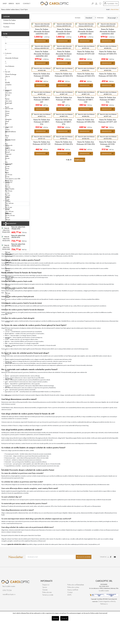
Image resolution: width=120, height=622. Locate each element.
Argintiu (7, 148)
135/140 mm (9, 203)
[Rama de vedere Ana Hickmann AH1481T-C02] (86, 93)
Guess (7, 172)
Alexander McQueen (11, 58)
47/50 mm (8, 175)
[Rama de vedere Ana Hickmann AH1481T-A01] (64, 93)
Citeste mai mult (103, 613)
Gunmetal (8, 213)
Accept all (64, 618)
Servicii (44, 587)
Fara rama (8, 93)
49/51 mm (8, 207)
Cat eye (7, 95)
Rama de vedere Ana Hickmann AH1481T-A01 (64, 99)
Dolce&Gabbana (10, 132)
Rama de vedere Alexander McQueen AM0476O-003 (64, 53)
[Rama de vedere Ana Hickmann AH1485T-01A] (42, 115)
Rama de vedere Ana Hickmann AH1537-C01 (42, 143)
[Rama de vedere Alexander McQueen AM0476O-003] (64, 47)
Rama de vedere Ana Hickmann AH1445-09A (108, 75)
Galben (7, 197)
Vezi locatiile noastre (8, 586)
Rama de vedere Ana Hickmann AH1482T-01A (107, 99)
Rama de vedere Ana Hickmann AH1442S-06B (41, 76)
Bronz (7, 181)
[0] (100, 3)
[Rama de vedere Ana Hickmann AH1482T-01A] (108, 93)
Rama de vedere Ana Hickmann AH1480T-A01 (41, 99)
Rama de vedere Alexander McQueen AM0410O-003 (86, 31)
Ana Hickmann (9, 66)
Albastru (7, 140)
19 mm (7, 218)
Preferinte (55, 618)
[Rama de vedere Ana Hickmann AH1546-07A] (64, 138)
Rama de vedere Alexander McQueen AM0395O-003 (42, 31)
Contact (26, 4)
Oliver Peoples (9, 189)
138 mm (7, 220)
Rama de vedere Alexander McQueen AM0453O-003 (108, 31)
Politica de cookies (73, 587)
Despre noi (45, 585)
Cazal (7, 107)
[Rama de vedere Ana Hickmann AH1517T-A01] (108, 115)
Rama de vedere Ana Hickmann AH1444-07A (64, 75)
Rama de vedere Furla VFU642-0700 (18, 228)
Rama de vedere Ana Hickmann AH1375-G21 (86, 52)
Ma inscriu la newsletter (83, 557)
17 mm (7, 193)
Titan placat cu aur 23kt (12, 179)
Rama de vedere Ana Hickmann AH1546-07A (64, 143)
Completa (8, 85)
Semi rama (8, 101)
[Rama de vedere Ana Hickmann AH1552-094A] (108, 138)
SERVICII (11, 3)
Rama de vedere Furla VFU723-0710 (18, 236)
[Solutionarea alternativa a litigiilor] (96, 595)
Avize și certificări (72, 590)
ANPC (69, 595)
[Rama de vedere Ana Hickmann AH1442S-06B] (42, 69)
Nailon (7, 130)
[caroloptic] (20, 581)
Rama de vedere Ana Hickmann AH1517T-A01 (107, 120)
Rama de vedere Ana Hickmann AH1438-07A (108, 52)
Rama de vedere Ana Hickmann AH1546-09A (85, 143)
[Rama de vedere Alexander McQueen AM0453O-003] (108, 25)
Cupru (7, 189)
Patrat (7, 136)
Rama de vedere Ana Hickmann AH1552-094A (107, 144)
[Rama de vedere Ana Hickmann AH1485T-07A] (64, 115)
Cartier (7, 99)
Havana (7, 222)
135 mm (7, 195)
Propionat (8, 154)
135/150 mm (9, 211)
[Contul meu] (96, 3)
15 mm (7, 177)
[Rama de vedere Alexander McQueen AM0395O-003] (42, 25)
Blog (18, 4)
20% (6, 213)
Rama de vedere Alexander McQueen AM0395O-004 (64, 31)
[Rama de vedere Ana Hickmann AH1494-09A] (86, 115)
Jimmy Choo (9, 181)
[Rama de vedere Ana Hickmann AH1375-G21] (86, 47)
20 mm (7, 226)
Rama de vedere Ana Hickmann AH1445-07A (86, 75)
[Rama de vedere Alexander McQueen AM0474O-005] (42, 47)
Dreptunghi (8, 103)
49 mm (7, 199)
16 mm (7, 185)
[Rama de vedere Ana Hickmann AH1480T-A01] (42, 93)
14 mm (7, 168)
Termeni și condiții (47, 595)
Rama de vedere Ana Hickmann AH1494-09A (86, 120)
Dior (6, 123)
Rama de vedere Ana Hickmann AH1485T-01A (41, 121)
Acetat (7, 113)
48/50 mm (8, 191)
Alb (6, 132)
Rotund (7, 152)
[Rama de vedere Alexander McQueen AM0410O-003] (86, 25)
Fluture (7, 111)
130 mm (7, 187)
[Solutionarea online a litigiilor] (111, 595)
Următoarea (79, 160)
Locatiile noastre (104, 590)
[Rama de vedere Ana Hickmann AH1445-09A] (108, 69)
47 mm (7, 166)
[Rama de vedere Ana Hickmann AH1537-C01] (42, 138)
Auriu (7, 156)
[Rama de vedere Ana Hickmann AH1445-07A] (86, 69)
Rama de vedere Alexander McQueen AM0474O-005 (42, 53)
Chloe (7, 115)
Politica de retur (47, 592)
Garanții (44, 590)
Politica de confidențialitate (75, 585)
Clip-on (7, 76)
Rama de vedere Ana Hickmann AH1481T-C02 (85, 99)
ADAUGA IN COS (40, 41)
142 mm (7, 252)
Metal (7, 121)
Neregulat (8, 119)
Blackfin (7, 83)
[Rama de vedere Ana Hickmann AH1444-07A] (64, 69)
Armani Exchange (10, 74)
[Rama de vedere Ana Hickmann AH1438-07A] (108, 47)
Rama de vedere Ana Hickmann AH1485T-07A (64, 121)
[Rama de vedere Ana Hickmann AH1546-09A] (86, 138)
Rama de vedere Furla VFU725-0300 (18, 245)
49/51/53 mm (10, 215)
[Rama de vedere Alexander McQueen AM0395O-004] (64, 25)
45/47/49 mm (10, 150)
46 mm (7, 158)
